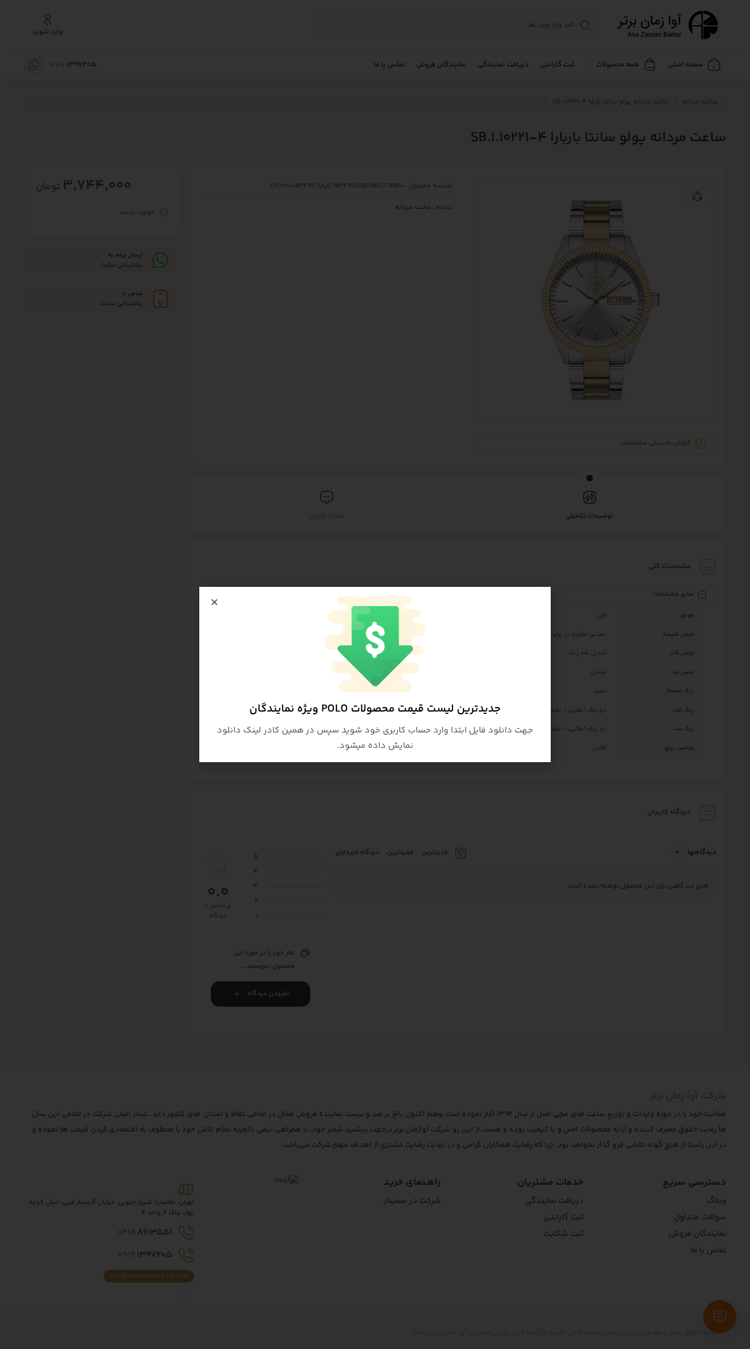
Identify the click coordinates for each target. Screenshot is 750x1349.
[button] (214, 602)
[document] (375, 674)
